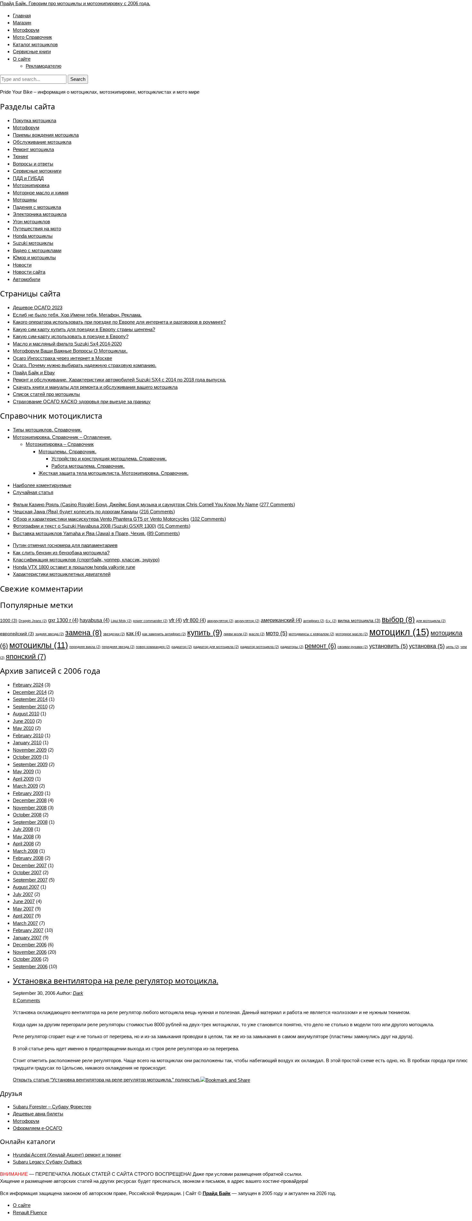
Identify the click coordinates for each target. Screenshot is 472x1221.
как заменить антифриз (164, 634)
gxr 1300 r (63, 620)
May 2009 (23, 771)
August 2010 (26, 713)
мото (276, 633)
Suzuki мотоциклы (33, 243)
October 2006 (27, 959)
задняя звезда (49, 634)
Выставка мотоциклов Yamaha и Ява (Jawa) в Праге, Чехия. (79, 533)
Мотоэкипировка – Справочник (60, 444)
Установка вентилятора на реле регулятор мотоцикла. (115, 980)
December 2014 (30, 692)
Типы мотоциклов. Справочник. (47, 429)
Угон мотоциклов (31, 221)
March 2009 (25, 786)
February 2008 (28, 858)
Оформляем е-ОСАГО (37, 1128)
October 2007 (27, 872)
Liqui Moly (121, 621)
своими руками (352, 647)
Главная (22, 15)
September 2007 (30, 880)
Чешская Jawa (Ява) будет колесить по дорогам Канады (75, 511)
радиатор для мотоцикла (216, 647)
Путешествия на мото (37, 228)
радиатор (181, 647)
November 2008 (30, 807)
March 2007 (25, 923)
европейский (17, 633)
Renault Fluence (30, 1212)
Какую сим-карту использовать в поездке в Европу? (70, 336)
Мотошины (25, 199)
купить (204, 632)
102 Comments (208, 519)
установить (388, 646)
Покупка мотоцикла (34, 120)
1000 (8, 620)
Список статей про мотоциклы (46, 394)
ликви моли (235, 634)
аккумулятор (220, 621)
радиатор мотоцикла (259, 647)
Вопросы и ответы (33, 163)
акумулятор (247, 621)
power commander (150, 621)
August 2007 (26, 887)
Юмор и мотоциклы (34, 257)
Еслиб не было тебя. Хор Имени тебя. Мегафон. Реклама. (77, 315)
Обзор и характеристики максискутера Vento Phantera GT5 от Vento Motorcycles (101, 519)
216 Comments (157, 511)
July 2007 (23, 894)
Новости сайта (29, 272)
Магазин (22, 22)
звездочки (114, 634)
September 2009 (30, 764)
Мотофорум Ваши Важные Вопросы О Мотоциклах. (70, 351)
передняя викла (85, 647)
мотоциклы (38, 645)
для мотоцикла (431, 621)
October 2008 (27, 814)
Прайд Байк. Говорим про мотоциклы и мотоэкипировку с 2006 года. (75, 3)
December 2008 (30, 800)
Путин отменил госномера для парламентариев (65, 545)
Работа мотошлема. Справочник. (88, 466)
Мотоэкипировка (31, 185)
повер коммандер (153, 647)
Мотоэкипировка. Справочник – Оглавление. (62, 437)
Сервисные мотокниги (37, 171)
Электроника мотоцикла (39, 214)
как (133, 633)
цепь (452, 647)
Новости (22, 265)
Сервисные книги (32, 51)
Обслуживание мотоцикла (42, 142)
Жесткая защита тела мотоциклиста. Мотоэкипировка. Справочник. (113, 473)
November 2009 (30, 750)
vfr (175, 620)
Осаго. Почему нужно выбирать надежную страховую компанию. (84, 365)
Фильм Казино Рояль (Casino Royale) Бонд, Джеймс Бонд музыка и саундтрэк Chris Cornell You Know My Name (135, 504)
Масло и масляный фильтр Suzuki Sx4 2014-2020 (67, 343)
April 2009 (23, 778)
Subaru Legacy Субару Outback (47, 1162)
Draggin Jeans (33, 621)
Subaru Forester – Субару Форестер (52, 1106)
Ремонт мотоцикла (33, 149)
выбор (398, 619)
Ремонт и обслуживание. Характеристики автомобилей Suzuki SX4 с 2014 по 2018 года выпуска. (119, 379)
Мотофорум (26, 30)
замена (83, 632)
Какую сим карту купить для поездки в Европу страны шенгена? (84, 329)
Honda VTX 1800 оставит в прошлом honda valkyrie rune (74, 567)
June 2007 (24, 901)
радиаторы (291, 647)
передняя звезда (118, 647)
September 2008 (30, 822)
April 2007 (23, 915)
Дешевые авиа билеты (38, 1113)
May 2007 (23, 908)
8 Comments (26, 1000)
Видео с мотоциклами (37, 250)
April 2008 (23, 843)
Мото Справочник (32, 37)
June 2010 (24, 721)
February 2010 (28, 735)
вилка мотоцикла (359, 620)
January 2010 (27, 742)
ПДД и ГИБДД (28, 178)
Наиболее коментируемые (42, 485)
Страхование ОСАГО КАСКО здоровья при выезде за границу (82, 401)
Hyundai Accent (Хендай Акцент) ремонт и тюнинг (67, 1154)
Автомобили (26, 279)
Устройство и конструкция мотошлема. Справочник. (109, 458)
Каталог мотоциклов (35, 44)
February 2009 (28, 793)
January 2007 (27, 937)
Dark (78, 993)
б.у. (331, 621)
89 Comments (163, 533)
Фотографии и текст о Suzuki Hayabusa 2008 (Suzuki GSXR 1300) (84, 526)
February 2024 (28, 684)
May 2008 (23, 836)
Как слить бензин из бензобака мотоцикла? (61, 552)
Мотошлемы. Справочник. (67, 451)
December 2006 (30, 944)
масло (257, 634)
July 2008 (23, 829)
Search (77, 79)
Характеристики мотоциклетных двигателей (61, 574)
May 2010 (23, 728)
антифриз (313, 621)
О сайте (22, 59)
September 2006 (30, 966)
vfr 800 (194, 620)
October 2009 (27, 757)
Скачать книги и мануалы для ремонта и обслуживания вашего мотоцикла (95, 387)
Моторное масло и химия (40, 192)
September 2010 (30, 706)
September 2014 (30, 699)
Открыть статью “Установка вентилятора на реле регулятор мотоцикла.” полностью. (106, 1079)
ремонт (320, 645)
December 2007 (30, 865)
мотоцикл (399, 632)
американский (281, 620)
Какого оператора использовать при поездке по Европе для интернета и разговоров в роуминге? (119, 322)
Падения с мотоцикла (37, 207)
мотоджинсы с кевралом (311, 634)
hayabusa (94, 620)
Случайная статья (33, 492)
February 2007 (28, 930)
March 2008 (25, 851)
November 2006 (30, 952)
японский (26, 657)
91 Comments (174, 526)
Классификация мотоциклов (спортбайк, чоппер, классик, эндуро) (86, 559)
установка (427, 646)
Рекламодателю (43, 66)
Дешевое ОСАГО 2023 (37, 307)
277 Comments (277, 504)
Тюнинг (20, 156)
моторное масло (352, 634)
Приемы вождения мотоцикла (46, 135)
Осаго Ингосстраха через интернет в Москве (62, 358)
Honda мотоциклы (33, 236)
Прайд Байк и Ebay (34, 372)
